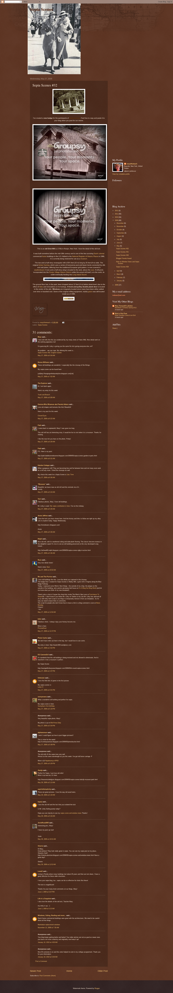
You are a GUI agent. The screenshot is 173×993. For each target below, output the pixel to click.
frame (44, 256)
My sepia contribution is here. (60, 506)
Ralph (40, 539)
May (118, 246)
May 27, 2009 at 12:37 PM (47, 631)
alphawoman (42, 732)
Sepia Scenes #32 (122, 248)
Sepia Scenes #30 (122, 255)
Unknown (41, 678)
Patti (39, 425)
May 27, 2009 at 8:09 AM (46, 397)
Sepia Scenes (41, 9)
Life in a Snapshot (44, 898)
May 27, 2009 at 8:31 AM (46, 458)
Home (69, 971)
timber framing (44, 265)
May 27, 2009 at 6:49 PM (46, 745)
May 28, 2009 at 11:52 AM (47, 864)
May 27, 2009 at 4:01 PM (46, 690)
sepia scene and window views (71, 813)
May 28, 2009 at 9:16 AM (46, 816)
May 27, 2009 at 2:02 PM (46, 648)
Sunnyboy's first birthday (46, 706)
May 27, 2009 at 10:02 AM (47, 570)
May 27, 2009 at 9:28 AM (46, 509)
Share (114, 328)
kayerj (40, 802)
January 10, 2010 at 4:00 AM (47, 942)
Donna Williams (43, 362)
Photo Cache (42, 638)
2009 (117, 220)
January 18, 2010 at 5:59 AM (47, 957)
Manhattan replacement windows (49, 925)
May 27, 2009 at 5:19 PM (46, 709)
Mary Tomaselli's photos (124, 306)
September (121, 233)
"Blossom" (42, 484)
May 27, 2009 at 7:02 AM (46, 376)
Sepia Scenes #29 (122, 267)
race (92, 270)
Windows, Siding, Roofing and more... (52, 915)
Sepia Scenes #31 (122, 252)
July (118, 239)
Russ (39, 560)
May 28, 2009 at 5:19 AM (46, 795)
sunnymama (42, 697)
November (120, 226)
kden (39, 619)
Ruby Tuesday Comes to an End (125, 315)
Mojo (39, 337)
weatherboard (39, 270)
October (120, 230)
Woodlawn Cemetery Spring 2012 (126, 308)
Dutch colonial (99, 253)
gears (90, 291)
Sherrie (40, 846)
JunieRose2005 (43, 823)
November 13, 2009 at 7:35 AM (48, 927)
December (120, 223)
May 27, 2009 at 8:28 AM (46, 442)
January (120, 281)
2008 (117, 285)
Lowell (40, 871)
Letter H (40, 687)
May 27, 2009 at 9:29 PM (46, 763)
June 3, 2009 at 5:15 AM (46, 908)
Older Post (103, 971)
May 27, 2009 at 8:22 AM (46, 418)
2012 (117, 210)
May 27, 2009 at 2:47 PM (46, 671)
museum (84, 259)
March (119, 274)
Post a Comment (41, 961)
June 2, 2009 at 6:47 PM (46, 892)
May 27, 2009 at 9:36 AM (46, 553)
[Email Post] (63, 322)
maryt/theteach (132, 164)
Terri (39, 499)
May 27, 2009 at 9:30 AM (46, 532)
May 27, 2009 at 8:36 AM (46, 477)
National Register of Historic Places (85, 256)
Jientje (40, 770)
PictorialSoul (42, 628)
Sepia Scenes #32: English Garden (50, 352)
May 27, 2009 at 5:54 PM (46, 726)
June (118, 243)
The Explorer (42, 383)
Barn (48, 567)
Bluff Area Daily (55, 723)
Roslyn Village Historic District (60, 272)
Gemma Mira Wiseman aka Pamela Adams (53, 404)
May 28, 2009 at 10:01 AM (47, 839)
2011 (117, 214)
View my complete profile (121, 174)
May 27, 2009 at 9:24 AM (46, 492)
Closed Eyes (42, 416)
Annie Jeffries (43, 516)
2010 (117, 217)
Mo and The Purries (45, 577)
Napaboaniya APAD (51, 761)
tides (41, 287)
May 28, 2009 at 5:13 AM (46, 782)
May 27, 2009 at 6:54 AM (46, 355)
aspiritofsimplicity (44, 789)
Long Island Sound (79, 275)
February (120, 277)
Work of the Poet (121, 313)
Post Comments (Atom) (48, 976)
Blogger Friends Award (123, 258)
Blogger (97, 988)
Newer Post (35, 971)
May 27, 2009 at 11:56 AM (47, 612)
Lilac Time (70, 474)
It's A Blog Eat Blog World (87, 588)
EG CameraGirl (43, 655)
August (119, 236)
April (118, 271)
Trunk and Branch (44, 395)
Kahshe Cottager (44, 465)
